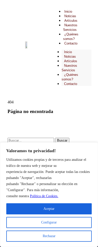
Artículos (70, 21)
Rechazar (49, 236)
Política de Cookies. (44, 196)
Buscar (62, 140)
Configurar (49, 222)
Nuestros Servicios (69, 68)
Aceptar (49, 209)
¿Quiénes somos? (70, 77)
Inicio (68, 11)
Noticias (70, 16)
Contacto (70, 43)
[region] (49, 194)
